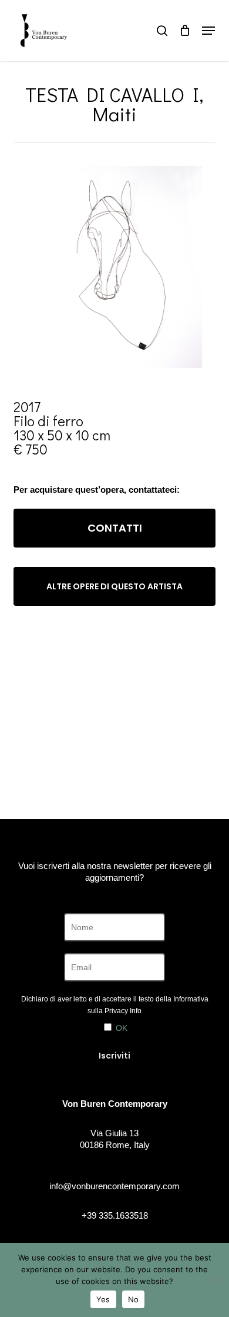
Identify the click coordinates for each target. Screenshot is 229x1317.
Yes (103, 1299)
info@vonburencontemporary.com (114, 1186)
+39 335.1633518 (115, 1215)
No (133, 1299)
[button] (208, 31)
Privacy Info (123, 1011)
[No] (214, 1280)
